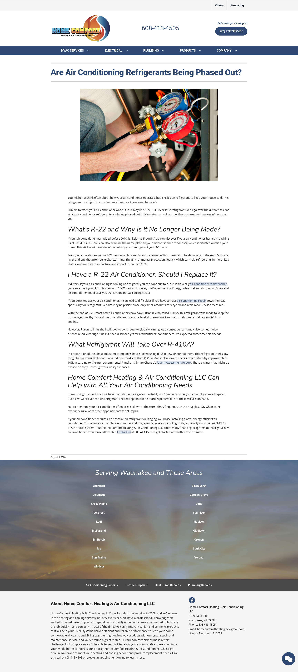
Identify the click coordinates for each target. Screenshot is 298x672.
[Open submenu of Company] (237, 50)
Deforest (99, 512)
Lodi (99, 521)
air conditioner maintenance (208, 284)
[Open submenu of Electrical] (128, 50)
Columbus (99, 494)
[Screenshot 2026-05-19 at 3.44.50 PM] (81, 15)
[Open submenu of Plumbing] (165, 50)
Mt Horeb (99, 539)
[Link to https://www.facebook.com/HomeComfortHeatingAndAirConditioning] (192, 600)
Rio (99, 548)
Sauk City (199, 548)
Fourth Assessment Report (173, 362)
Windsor (99, 566)
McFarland (99, 530)
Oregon (199, 539)
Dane (199, 503)
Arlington (99, 485)
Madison (199, 521)
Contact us (124, 432)
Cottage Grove (199, 494)
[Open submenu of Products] (202, 50)
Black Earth (199, 485)
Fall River (199, 512)
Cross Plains (99, 503)
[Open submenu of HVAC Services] (90, 50)
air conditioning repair (191, 301)
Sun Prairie (99, 557)
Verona (198, 557)
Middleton (199, 530)
